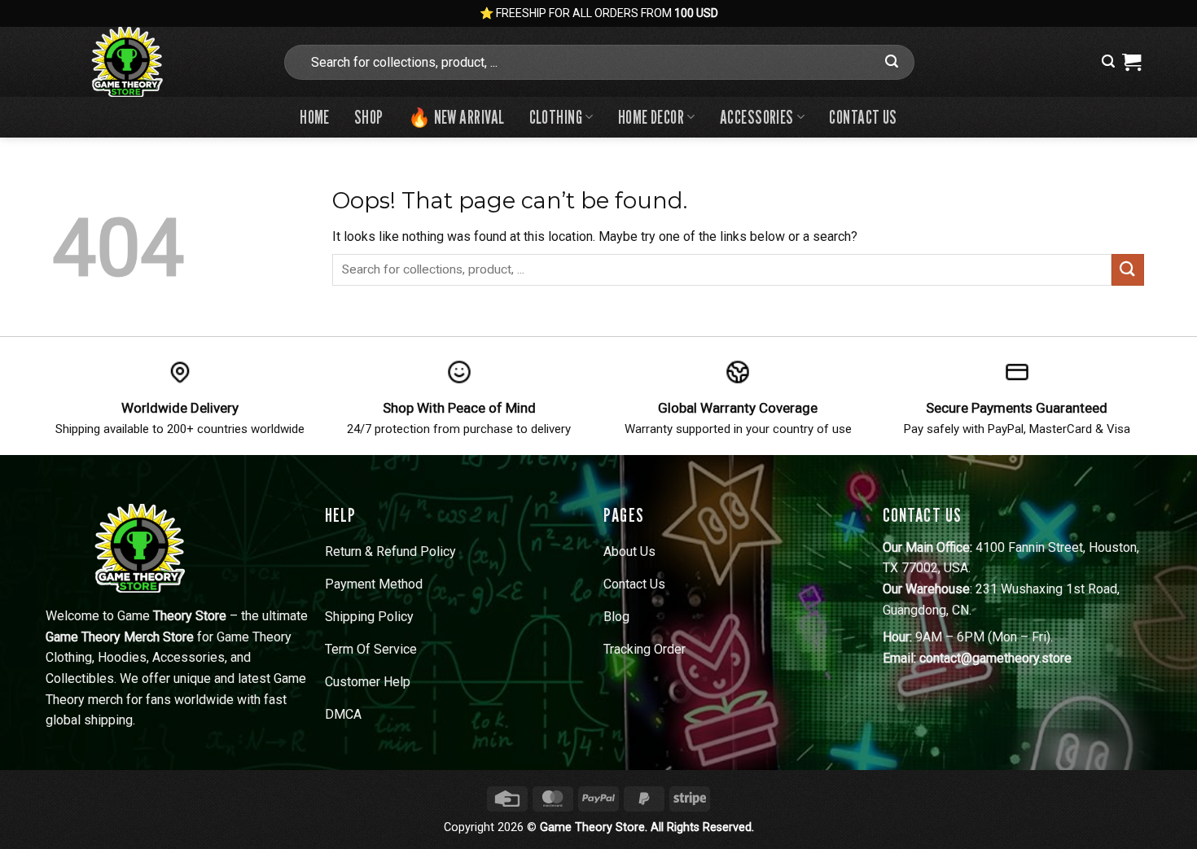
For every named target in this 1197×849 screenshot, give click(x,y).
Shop (369, 117)
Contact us (863, 117)
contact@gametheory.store (995, 658)
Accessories (757, 117)
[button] (1108, 61)
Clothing (556, 117)
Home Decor (651, 117)
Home (315, 117)
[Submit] (892, 62)
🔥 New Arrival (456, 117)
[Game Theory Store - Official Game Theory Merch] (154, 62)
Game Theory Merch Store (120, 637)
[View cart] (1131, 61)
